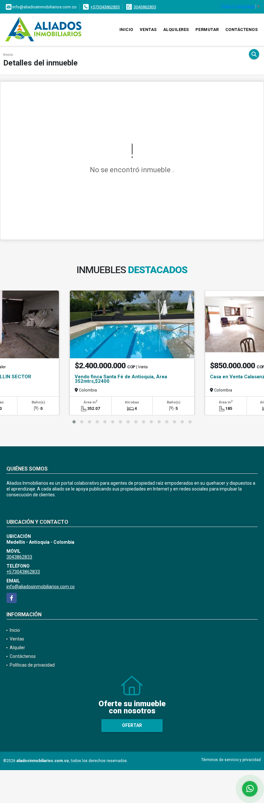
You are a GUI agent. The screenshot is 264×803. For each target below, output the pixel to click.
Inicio (126, 29)
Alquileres (176, 29)
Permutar (207, 29)
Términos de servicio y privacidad (231, 760)
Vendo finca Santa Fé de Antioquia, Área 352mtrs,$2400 (121, 379)
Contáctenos (241, 29)
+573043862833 (105, 7)
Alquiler (17, 647)
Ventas (148, 29)
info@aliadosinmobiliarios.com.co (40, 586)
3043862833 (145, 7)
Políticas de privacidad (32, 665)
